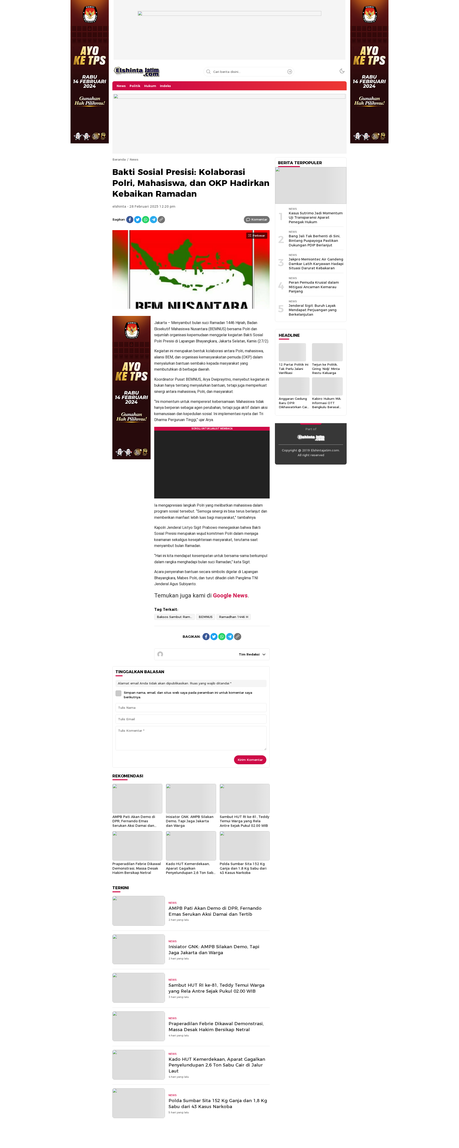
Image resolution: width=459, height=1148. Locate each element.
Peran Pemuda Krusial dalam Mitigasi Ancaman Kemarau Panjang (314, 287)
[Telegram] (153, 219)
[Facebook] (129, 219)
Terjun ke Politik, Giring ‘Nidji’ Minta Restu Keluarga (326, 369)
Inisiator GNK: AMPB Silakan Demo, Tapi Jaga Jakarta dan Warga (189, 821)
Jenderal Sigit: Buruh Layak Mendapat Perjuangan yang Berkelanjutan (313, 310)
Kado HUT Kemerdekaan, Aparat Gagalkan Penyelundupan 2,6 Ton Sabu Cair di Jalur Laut (190, 870)
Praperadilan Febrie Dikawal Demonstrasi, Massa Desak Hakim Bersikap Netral (136, 868)
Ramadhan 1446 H (233, 617)
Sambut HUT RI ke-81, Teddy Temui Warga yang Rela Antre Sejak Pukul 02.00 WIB (244, 821)
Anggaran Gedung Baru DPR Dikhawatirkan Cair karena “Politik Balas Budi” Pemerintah (293, 409)
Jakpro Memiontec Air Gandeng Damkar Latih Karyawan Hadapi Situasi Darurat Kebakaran (316, 263)
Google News (230, 595)
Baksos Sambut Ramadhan (176, 617)
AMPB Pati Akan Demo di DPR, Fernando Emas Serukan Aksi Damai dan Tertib (133, 823)
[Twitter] (137, 219)
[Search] (289, 71)
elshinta (119, 206)
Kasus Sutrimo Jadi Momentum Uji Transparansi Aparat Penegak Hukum (316, 217)
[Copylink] (161, 219)
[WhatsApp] (145, 219)
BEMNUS (206, 617)
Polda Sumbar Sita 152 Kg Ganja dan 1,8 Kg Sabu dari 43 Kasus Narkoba (243, 868)
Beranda (119, 159)
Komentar (259, 219)
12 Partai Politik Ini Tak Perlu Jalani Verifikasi (293, 369)
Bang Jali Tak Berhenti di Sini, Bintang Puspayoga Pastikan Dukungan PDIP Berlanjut (314, 240)
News (134, 159)
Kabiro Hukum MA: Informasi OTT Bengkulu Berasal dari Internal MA (326, 405)
